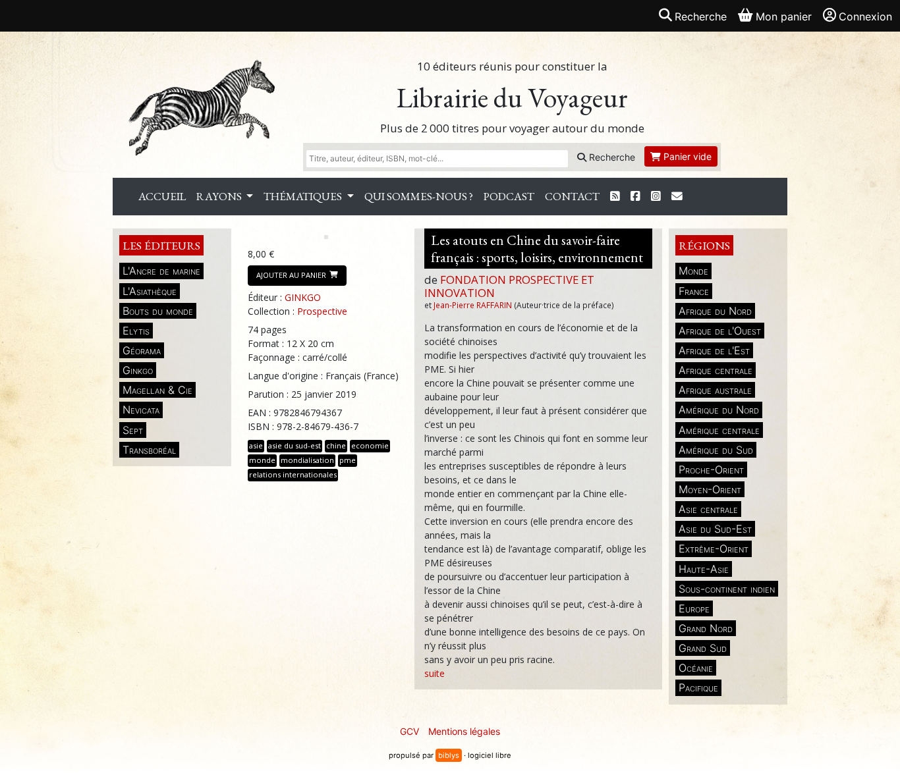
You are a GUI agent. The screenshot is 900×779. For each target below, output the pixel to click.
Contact (572, 196)
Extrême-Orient (713, 548)
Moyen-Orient (710, 489)
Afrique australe (715, 389)
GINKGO (303, 297)
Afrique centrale (715, 370)
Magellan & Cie (157, 389)
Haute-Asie (704, 569)
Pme (347, 460)
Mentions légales (464, 731)
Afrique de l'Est (714, 350)
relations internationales (293, 474)
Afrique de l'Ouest (720, 330)
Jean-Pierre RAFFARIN (473, 305)
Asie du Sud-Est (715, 528)
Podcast (509, 196)
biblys (448, 755)
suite (434, 673)
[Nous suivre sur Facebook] (635, 196)
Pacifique (698, 687)
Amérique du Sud (716, 449)
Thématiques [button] (304, 196)
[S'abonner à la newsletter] (677, 196)
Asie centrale (708, 509)
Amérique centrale (719, 430)
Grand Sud (703, 648)
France (694, 291)
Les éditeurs (161, 245)
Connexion (865, 16)
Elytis (136, 330)
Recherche (610, 157)
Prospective (322, 311)
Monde (693, 270)
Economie (370, 445)
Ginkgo (138, 370)
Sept (133, 430)
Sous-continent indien (727, 588)
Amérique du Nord (719, 409)
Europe (694, 608)
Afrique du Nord (715, 310)
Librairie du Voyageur (512, 98)
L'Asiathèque (150, 291)
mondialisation (307, 460)
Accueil (162, 196)
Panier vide (686, 156)
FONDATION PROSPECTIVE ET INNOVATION (509, 286)
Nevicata (141, 409)
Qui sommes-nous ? (418, 196)
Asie (256, 445)
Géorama (142, 350)
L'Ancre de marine (161, 270)
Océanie (696, 667)
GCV (409, 731)
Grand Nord (706, 628)
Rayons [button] (220, 196)
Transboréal (149, 449)
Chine (336, 445)
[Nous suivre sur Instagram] (656, 196)
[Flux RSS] (615, 196)
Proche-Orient (711, 469)
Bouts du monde (158, 310)
